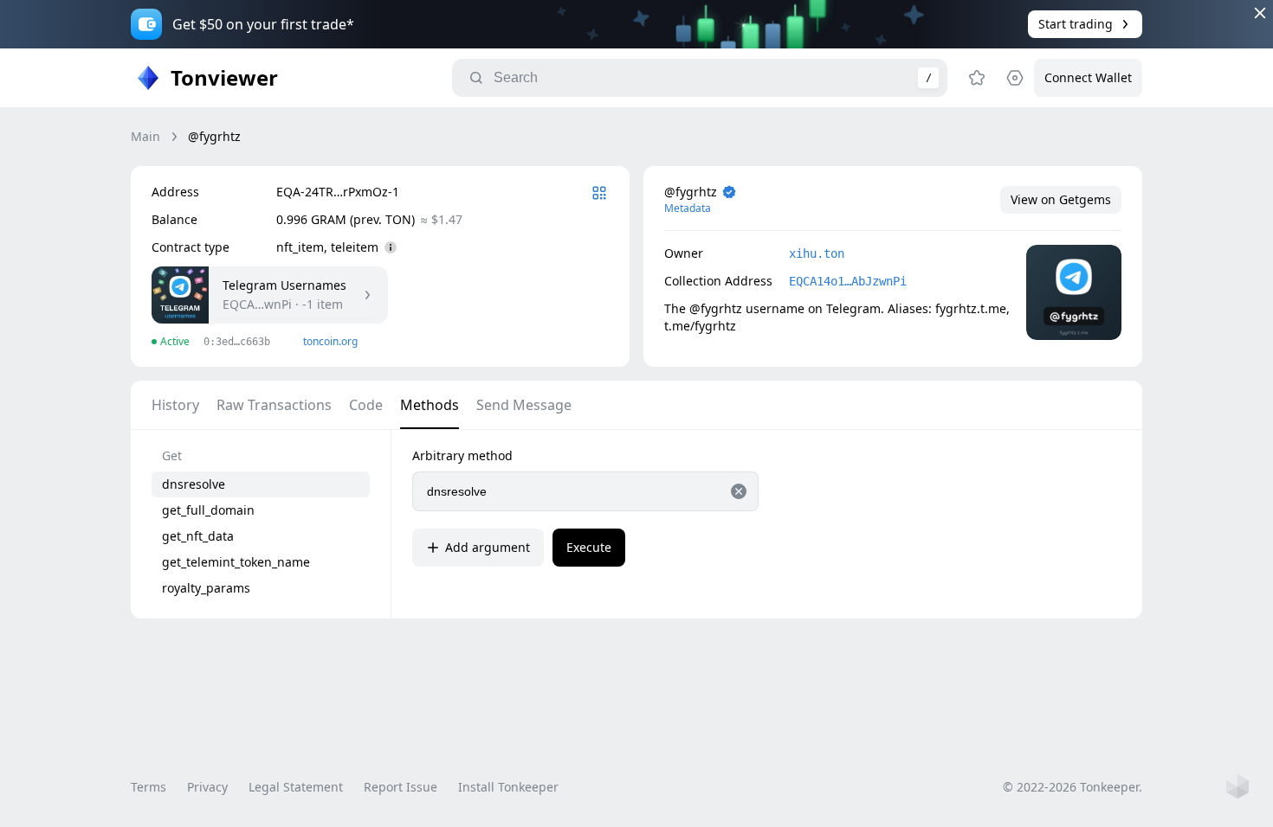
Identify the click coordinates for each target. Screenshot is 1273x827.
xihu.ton (816, 253)
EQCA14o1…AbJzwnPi (848, 281)
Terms (148, 787)
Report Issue (400, 787)
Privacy (207, 787)
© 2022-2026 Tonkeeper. (1072, 787)
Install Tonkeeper (508, 787)
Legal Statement (296, 787)
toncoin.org (330, 341)
